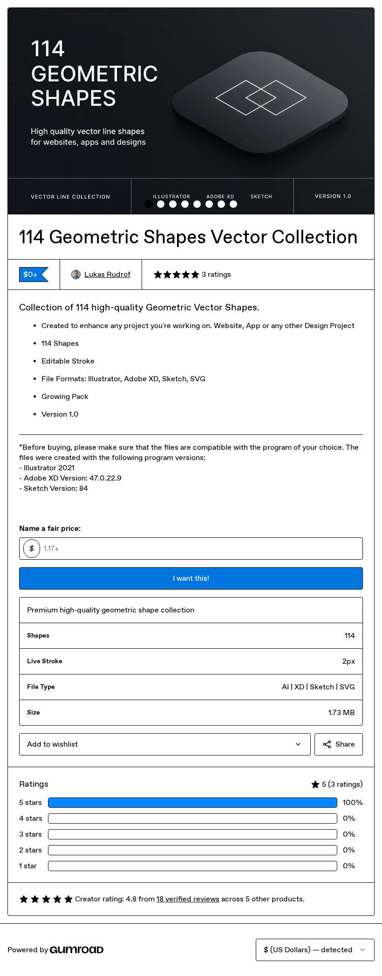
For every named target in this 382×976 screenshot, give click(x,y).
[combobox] (165, 744)
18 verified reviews (188, 898)
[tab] (148, 204)
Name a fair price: (50, 528)
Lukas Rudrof (107, 274)
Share (345, 744)
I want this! (191, 578)
